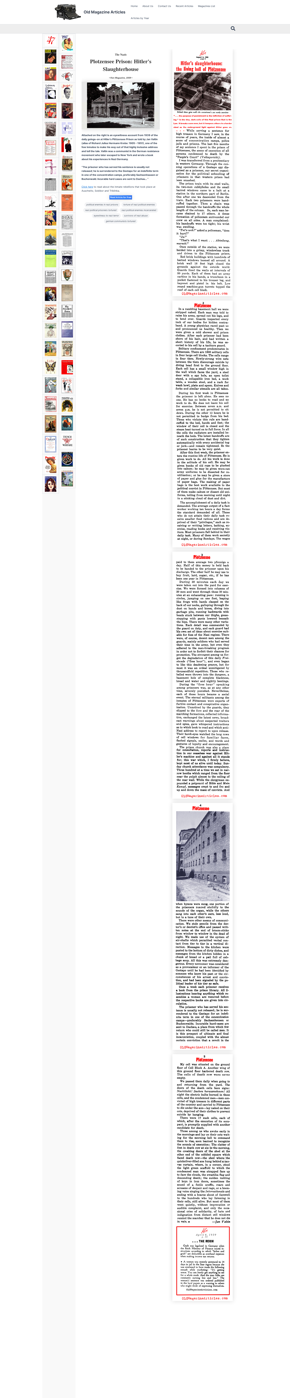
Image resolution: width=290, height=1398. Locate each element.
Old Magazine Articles (104, 12)
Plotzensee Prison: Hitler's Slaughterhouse (120, 65)
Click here (87, 186)
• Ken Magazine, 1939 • (120, 78)
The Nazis (121, 54)
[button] (233, 29)
